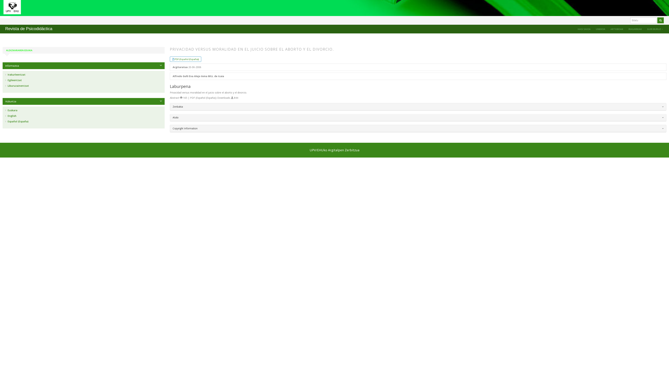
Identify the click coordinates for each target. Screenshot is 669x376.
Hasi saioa (584, 29)
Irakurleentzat (16, 74)
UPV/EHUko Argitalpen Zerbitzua (334, 150)
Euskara (12, 110)
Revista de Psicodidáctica (28, 28)
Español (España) (17, 121)
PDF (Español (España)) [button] (187, 59)
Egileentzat (14, 80)
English (11, 116)
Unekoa (600, 29)
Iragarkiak (635, 29)
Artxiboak (616, 29)
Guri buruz (654, 29)
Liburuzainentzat (18, 85)
